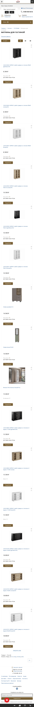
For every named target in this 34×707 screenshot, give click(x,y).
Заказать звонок (17, 667)
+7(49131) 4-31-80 (17, 669)
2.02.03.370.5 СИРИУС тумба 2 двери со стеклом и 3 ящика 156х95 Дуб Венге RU (16, 549)
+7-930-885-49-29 (17, 673)
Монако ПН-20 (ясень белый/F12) (11, 387)
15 (29, 660)
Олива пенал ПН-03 (8, 347)
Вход (23, 8)
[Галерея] (25, 40)
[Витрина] (20, 40)
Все (23, 656)
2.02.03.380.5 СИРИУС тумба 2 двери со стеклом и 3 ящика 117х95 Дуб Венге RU (16, 428)
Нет (12, 12)
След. (15, 656)
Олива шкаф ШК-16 (8, 307)
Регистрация (29, 8)
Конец (19, 656)
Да (7, 12)
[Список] (30, 40)
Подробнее (8, 82)
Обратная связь (18, 671)
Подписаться (17, 698)
